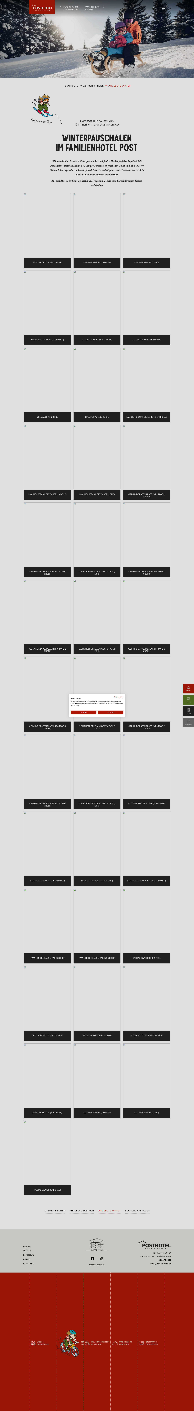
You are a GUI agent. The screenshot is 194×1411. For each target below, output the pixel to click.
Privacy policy (118, 697)
